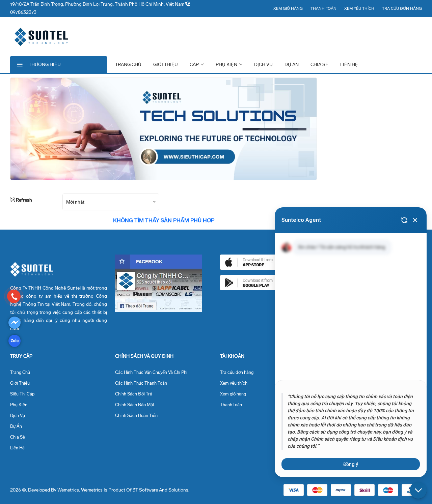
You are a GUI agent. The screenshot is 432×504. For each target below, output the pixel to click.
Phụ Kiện (227, 64)
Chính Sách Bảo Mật (135, 404)
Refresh (23, 200)
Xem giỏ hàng (288, 8)
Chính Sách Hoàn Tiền (136, 415)
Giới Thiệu (165, 64)
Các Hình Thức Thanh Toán (141, 383)
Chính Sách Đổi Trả (133, 393)
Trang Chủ (128, 64)
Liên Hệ (349, 64)
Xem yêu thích (359, 8)
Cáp (195, 64)
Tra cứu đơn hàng (402, 8)
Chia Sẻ (319, 64)
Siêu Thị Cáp (22, 393)
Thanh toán (323, 8)
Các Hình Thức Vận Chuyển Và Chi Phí (151, 372)
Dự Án (292, 64)
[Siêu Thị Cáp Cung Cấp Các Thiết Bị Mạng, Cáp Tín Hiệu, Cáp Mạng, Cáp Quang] (14, 296)
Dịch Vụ (263, 64)
